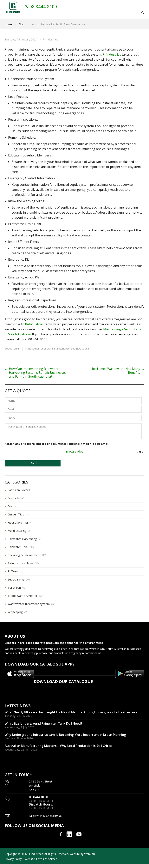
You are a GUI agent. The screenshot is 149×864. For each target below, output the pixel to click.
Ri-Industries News (20, 563)
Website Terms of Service (41, 859)
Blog (21, 24)
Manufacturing (17, 530)
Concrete (14, 498)
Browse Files (74, 451)
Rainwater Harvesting (22, 539)
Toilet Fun (14, 587)
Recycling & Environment (24, 555)
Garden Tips (16, 514)
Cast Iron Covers (19, 490)
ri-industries (32, 348)
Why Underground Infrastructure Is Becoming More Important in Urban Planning (65, 735)
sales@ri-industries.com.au (45, 816)
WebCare (90, 854)
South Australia (80, 348)
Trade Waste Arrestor (22, 596)
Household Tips (18, 522)
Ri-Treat (13, 571)
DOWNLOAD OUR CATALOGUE (63, 681)
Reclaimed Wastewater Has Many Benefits (116, 371)
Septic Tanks (12, 348)
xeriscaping (15, 612)
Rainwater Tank (18, 547)
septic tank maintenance (55, 348)
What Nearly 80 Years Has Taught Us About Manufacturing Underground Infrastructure (71, 712)
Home (8, 24)
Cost (11, 506)
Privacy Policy (13, 859)
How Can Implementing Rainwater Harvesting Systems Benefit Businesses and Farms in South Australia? (37, 373)
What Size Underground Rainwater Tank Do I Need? (43, 723)
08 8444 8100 (42, 6)
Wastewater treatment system (29, 604)
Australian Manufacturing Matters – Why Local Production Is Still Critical (59, 746)
